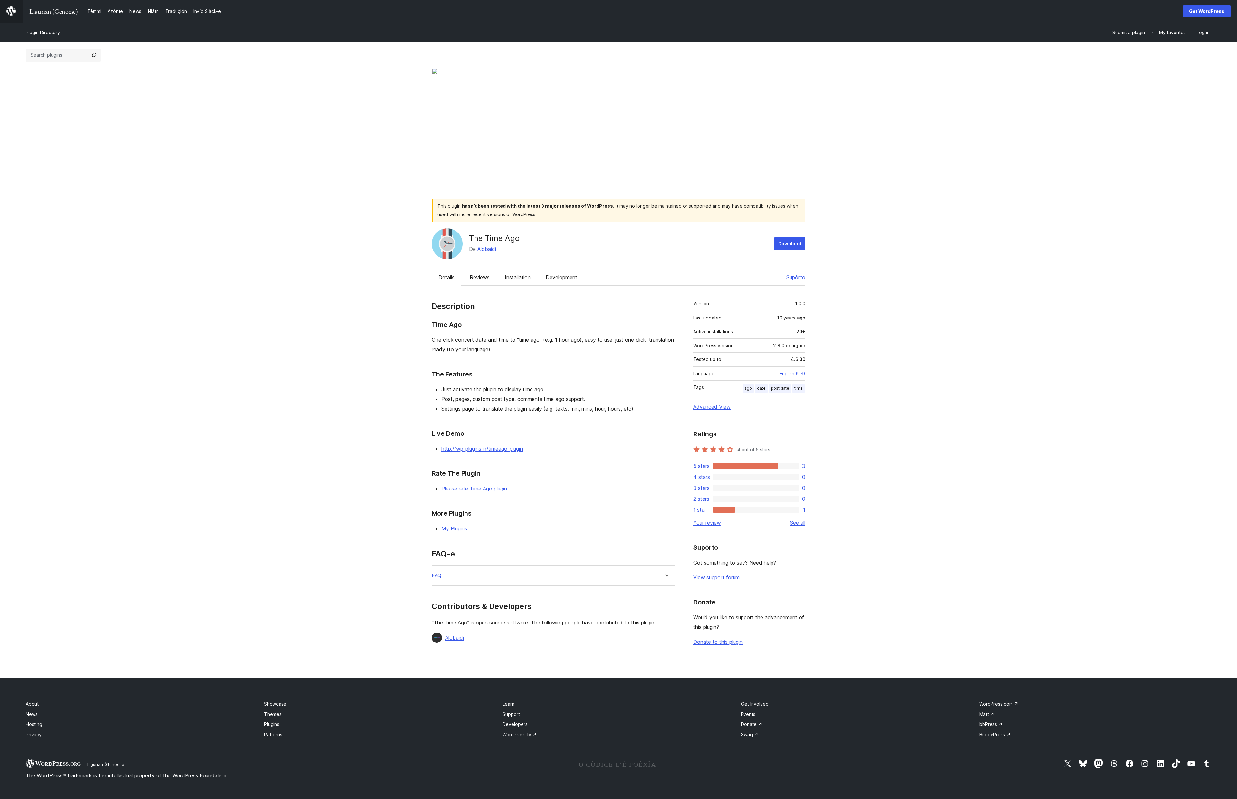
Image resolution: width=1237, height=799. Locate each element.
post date (780, 388)
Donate (751, 724)
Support (511, 714)
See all (797, 522)
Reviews (480, 277)
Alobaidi (486, 249)
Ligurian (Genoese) (106, 764)
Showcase (275, 704)
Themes (273, 714)
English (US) (792, 373)
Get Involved (755, 704)
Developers (515, 724)
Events (748, 714)
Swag (749, 734)
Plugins (271, 724)
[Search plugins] (94, 55)
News (32, 714)
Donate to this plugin (718, 642)
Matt (986, 714)
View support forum (716, 577)
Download (789, 243)
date (761, 388)
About (32, 704)
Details (446, 277)
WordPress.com (998, 704)
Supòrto (795, 277)
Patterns (273, 734)
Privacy (34, 734)
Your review (707, 522)
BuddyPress (995, 734)
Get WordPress (1206, 11)
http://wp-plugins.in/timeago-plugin (482, 448)
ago (748, 388)
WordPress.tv (520, 734)
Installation (518, 277)
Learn (508, 704)
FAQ (436, 576)
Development (561, 277)
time (798, 388)
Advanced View (712, 407)
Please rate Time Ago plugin (474, 488)
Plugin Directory (43, 32)
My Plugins (454, 528)
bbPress (990, 724)
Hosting (34, 724)
